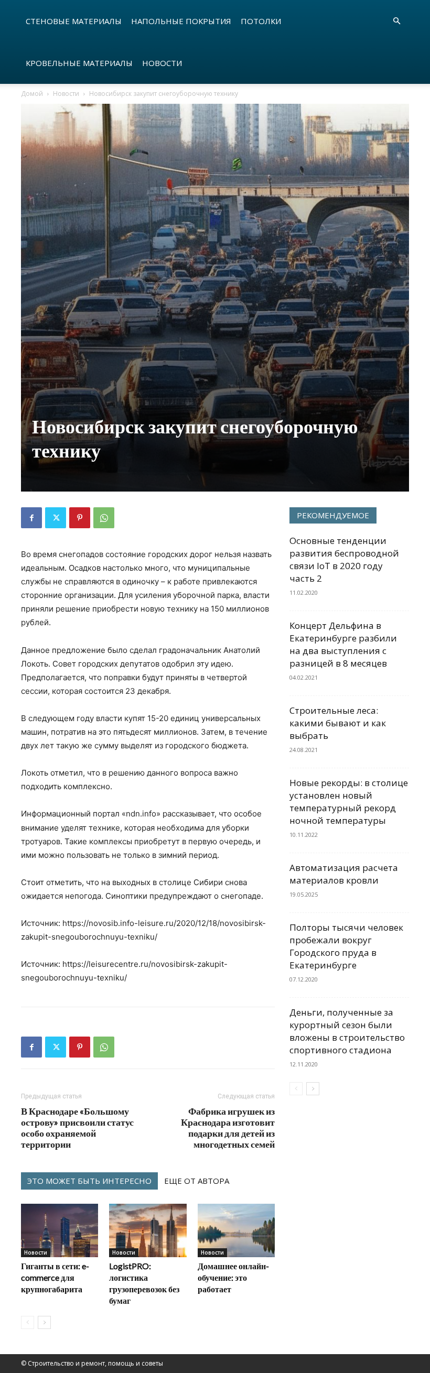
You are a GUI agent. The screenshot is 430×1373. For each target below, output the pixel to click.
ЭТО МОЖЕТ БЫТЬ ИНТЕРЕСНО (89, 1180)
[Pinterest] (79, 517)
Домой (32, 93)
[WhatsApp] (103, 517)
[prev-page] (27, 1322)
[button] (396, 21)
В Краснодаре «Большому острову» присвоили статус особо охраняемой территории (77, 1128)
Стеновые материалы (74, 21)
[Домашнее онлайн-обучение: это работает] (236, 1230)
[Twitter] (55, 517)
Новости (162, 63)
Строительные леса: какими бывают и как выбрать (337, 723)
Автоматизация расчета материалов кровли (343, 874)
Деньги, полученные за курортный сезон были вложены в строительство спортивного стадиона (347, 1031)
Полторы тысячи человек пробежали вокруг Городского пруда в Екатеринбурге (346, 946)
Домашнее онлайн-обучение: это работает (233, 1277)
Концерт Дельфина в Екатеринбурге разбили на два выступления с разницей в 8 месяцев (343, 644)
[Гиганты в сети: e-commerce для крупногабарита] (59, 1230)
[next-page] (44, 1322)
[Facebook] (31, 517)
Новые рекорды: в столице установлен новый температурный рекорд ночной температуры (348, 801)
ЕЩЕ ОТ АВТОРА (196, 1180)
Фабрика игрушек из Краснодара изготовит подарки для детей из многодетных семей (228, 1128)
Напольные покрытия (181, 21)
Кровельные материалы (79, 63)
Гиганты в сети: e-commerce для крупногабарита (55, 1277)
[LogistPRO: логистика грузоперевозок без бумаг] (147, 1230)
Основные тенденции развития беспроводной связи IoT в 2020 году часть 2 (344, 559)
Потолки (261, 21)
